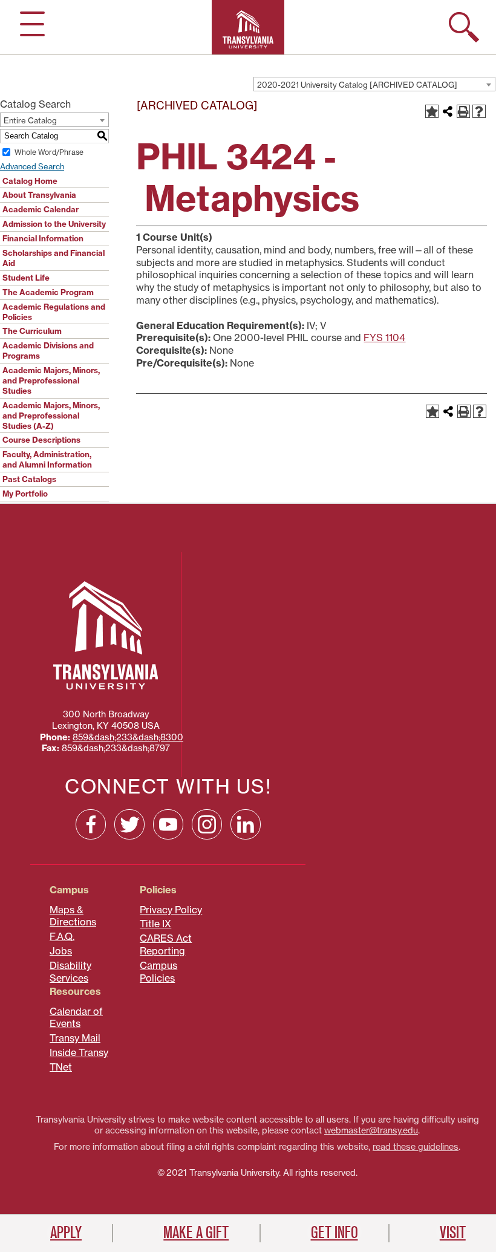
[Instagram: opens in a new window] (207, 824)
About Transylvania (39, 195)
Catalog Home (29, 181)
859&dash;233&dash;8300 (128, 737)
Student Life (26, 277)
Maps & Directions (73, 916)
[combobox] (374, 84)
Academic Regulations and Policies (53, 312)
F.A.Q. (62, 936)
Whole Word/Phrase (49, 152)
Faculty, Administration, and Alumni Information (47, 459)
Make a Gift (196, 1233)
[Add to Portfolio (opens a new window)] (432, 111)
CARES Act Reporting (166, 944)
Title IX (155, 924)
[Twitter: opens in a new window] (129, 824)
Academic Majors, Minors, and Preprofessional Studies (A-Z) (51, 415)
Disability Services (70, 971)
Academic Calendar (40, 209)
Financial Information (42, 238)
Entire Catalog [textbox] (30, 120)
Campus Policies (158, 971)
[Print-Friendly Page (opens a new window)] (463, 111)
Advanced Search (32, 166)
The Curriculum (32, 331)
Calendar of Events (76, 1017)
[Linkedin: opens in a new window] (245, 824)
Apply (66, 1233)
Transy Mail (75, 1038)
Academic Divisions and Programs (48, 350)
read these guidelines (415, 1146)
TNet (61, 1067)
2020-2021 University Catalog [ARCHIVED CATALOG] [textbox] (357, 85)
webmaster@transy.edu (371, 1130)
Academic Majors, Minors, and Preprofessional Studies (51, 380)
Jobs (61, 951)
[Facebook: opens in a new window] (91, 824)
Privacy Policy (171, 910)
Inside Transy (79, 1052)
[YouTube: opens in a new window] (168, 824)
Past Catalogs (29, 479)
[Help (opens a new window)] (479, 111)
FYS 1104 (384, 337)
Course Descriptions (41, 440)
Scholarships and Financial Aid (53, 258)
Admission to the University (54, 224)
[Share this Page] (447, 111)
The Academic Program (48, 292)
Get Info (334, 1233)
